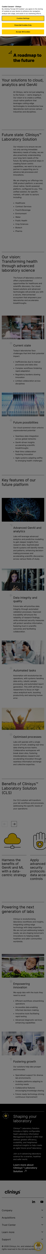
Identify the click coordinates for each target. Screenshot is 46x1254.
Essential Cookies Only (23, 25)
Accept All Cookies (23, 32)
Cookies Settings (23, 18)
